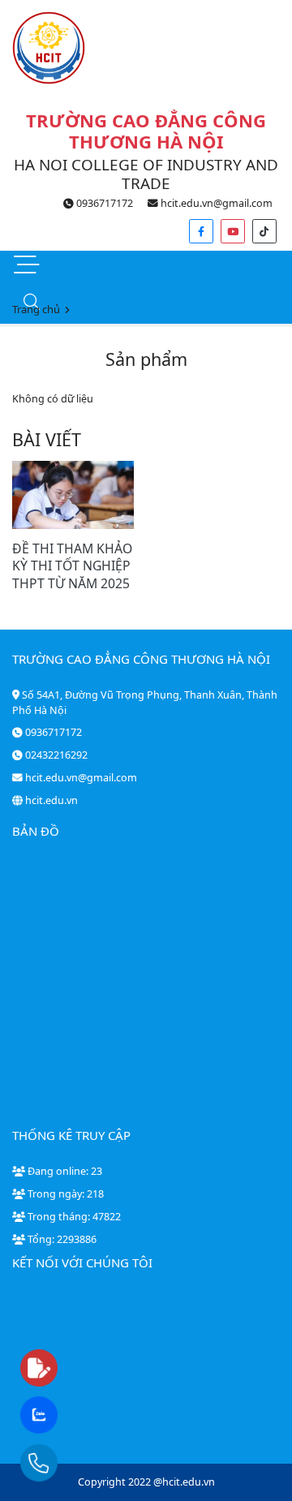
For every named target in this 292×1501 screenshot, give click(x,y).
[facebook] (201, 231)
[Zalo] (70, 1416)
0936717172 (103, 203)
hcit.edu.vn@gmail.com (215, 203)
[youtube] (233, 231)
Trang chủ (36, 309)
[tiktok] (264, 231)
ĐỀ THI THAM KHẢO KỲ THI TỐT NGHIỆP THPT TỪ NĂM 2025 (72, 566)
